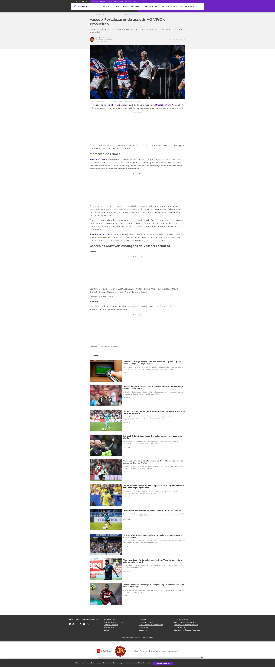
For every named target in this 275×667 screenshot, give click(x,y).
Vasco (107, 105)
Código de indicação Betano (186, 625)
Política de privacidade (106, 1)
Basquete (143, 630)
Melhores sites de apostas (185, 622)
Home (92, 15)
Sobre (134, 1)
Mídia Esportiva (151, 6)
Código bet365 (180, 627)
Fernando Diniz (97, 159)
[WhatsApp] (88, 624)
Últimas (116, 6)
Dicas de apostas (181, 620)
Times (124, 6)
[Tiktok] (77, 625)
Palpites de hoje (187, 6)
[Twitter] (76, 2)
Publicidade (128, 1)
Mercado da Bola (169, 6)
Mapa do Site (94, 1)
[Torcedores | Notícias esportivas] (81, 6)
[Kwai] (86, 2)
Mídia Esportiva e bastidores (151, 625)
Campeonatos (136, 6)
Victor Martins (103, 38)
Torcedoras (143, 627)
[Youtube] (83, 2)
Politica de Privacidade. (143, 663)
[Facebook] (74, 2)
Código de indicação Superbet (187, 630)
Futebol (99, 15)
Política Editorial (118, 1)
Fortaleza (117, 105)
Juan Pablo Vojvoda (99, 234)
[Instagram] (79, 2)
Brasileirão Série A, (165, 105)
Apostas (106, 6)
